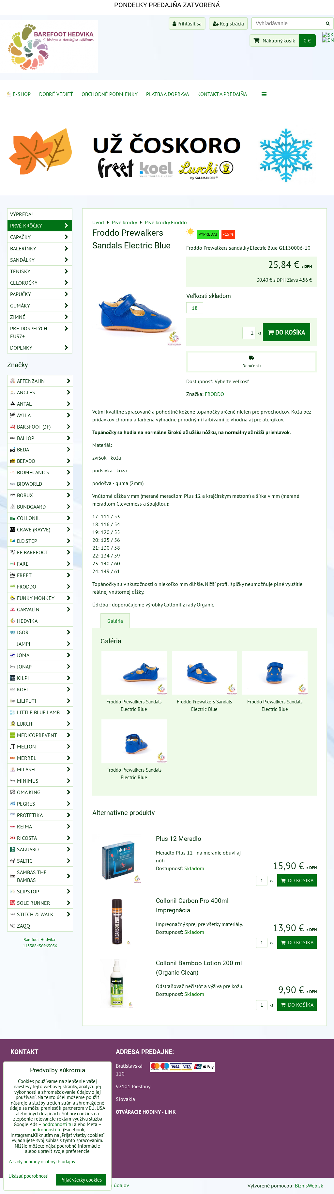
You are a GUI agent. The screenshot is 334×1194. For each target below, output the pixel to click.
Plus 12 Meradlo (178, 838)
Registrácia (231, 23)
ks (259, 333)
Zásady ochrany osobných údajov (41, 1161)
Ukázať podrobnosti (28, 1176)
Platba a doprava (167, 94)
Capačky (20, 237)
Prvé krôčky (26, 225)
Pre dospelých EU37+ (28, 332)
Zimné (17, 317)
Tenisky (20, 271)
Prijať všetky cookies (81, 1180)
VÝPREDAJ (21, 214)
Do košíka (289, 332)
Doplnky (21, 347)
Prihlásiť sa (189, 23)
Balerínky (23, 248)
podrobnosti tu (57, 1124)
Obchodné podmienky (110, 94)
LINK (170, 1111)
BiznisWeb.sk (309, 1185)
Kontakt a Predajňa (222, 94)
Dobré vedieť (56, 94)
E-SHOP (22, 94)
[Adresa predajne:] (182, 1068)
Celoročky (24, 282)
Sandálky (22, 260)
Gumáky (20, 305)
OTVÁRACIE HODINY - (140, 1111)
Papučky (20, 294)
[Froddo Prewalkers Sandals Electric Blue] (136, 302)
